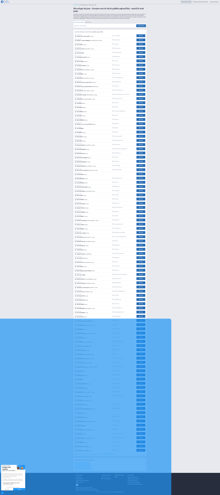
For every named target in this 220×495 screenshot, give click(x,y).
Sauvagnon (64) (117, 81)
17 (104, 453)
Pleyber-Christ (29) (118, 207)
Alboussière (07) (117, 278)
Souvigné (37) (117, 69)
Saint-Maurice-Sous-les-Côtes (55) (121, 94)
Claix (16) (116, 261)
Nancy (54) (116, 391)
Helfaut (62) (116, 404)
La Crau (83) (116, 337)
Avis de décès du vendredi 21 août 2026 (83, 466)
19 (107, 453)
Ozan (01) (116, 182)
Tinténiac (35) (117, 408)
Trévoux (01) (116, 65)
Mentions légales (119, 491)
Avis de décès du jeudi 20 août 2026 (82, 467)
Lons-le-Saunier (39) (118, 77)
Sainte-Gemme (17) (118, 98)
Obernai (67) (116, 219)
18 (105, 453)
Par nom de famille (80, 22)
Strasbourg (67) (117, 420)
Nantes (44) (116, 416)
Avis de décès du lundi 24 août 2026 (82, 462)
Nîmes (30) (116, 425)
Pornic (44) (116, 161)
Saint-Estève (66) (118, 169)
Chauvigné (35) (117, 374)
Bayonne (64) (117, 39)
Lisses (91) (116, 85)
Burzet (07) (116, 123)
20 (109, 453)
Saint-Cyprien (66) (118, 136)
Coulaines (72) (117, 349)
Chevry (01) (116, 303)
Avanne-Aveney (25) (118, 224)
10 (91, 453)
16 (102, 453)
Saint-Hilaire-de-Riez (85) (119, 232)
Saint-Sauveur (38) (118, 178)
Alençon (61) (117, 266)
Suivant (112, 453)
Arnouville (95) (117, 165)
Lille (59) (116, 324)
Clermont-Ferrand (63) (119, 253)
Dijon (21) (116, 132)
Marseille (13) (117, 245)
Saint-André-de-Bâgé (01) (119, 111)
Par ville (88, 22)
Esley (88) (116, 194)
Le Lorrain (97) (117, 35)
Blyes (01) (116, 353)
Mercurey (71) (117, 144)
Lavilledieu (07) (117, 152)
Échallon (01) (117, 257)
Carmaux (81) (117, 328)
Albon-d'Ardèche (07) (118, 90)
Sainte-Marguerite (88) (119, 312)
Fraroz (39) (116, 295)
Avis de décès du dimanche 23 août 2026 (83, 463)
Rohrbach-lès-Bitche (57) (119, 341)
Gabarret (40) (117, 450)
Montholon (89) (117, 282)
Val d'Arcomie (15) (118, 52)
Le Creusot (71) (117, 228)
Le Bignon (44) (117, 370)
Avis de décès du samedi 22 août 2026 (82, 465)
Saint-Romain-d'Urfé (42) (119, 437)
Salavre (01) (116, 211)
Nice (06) (116, 115)
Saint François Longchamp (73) (120, 148)
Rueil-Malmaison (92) (118, 140)
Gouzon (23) (116, 203)
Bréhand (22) (117, 441)
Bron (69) (116, 106)
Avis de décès (76, 4)
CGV (112, 491)
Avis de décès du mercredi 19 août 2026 (83, 468)
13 (96, 453)
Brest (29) (116, 199)
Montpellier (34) (117, 387)
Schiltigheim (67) (117, 299)
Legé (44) (116, 157)
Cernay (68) (116, 190)
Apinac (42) (116, 119)
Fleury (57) (116, 44)
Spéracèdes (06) (117, 333)
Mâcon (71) (116, 320)
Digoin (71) (116, 429)
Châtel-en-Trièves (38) (119, 433)
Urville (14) (116, 215)
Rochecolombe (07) (118, 358)
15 (100, 453)
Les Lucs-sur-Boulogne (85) (120, 236)
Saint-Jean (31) (117, 73)
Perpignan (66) (117, 316)
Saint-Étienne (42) (118, 286)
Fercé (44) (116, 102)
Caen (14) (116, 60)
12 (94, 453)
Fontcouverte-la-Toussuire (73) (120, 274)
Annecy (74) (116, 379)
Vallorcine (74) (117, 56)
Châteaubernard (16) (118, 395)
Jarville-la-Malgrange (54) (119, 291)
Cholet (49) (116, 249)
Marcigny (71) (117, 186)
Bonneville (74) (117, 48)
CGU (114, 491)
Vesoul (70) (116, 270)
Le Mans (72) (117, 446)
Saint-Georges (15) (118, 307)
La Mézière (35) (117, 383)
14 (98, 453)
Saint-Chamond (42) (118, 366)
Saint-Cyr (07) (117, 362)
